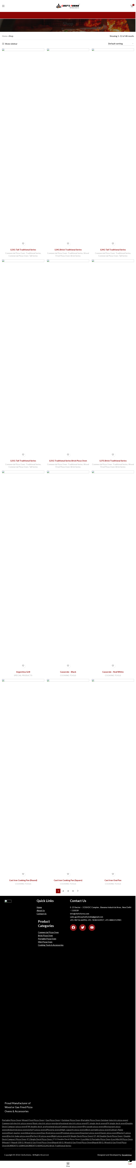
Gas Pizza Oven (53, 1120)
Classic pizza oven (108, 1133)
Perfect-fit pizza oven (41, 1136)
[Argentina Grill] (23, 570)
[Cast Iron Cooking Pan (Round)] (23, 778)
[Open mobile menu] (3, 6)
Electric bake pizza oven (18, 1136)
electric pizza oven (118, 1120)
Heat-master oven (16, 1133)
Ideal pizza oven (33, 1133)
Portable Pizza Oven (47, 938)
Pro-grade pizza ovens (93, 1126)
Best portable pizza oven (97, 1130)
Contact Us (41, 913)
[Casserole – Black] (68, 570)
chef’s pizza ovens (37, 1130)
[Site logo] (68, 6)
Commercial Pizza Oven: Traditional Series (23, 253)
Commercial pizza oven (71, 1126)
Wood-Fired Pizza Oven (33, 1120)
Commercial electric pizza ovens (17, 1123)
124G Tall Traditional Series (113, 249)
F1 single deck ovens (96, 1123)
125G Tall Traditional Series (23, 460)
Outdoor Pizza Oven (70, 1120)
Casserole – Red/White (113, 672)
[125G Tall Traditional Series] (23, 358)
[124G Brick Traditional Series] (68, 147)
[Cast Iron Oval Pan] (113, 778)
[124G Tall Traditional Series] (113, 147)
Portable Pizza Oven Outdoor (95, 1120)
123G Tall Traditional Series (23, 249)
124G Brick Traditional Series (68, 249)
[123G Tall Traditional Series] (23, 147)
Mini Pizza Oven (45, 942)
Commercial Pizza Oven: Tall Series (23, 256)
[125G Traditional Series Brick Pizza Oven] (68, 358)
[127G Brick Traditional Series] (113, 358)
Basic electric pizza (42, 1123)
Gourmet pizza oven (89, 1133)
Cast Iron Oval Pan (113, 880)
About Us (41, 910)
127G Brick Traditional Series (113, 460)
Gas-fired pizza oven (51, 1133)
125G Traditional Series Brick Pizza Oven (68, 460)
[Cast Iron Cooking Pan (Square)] (68, 778)
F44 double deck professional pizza (43, 1126)
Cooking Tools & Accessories (50, 945)
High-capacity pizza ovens (73, 1130)
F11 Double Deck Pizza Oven (66, 1139)
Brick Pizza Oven (45, 935)
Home (4, 36)
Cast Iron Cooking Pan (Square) (68, 880)
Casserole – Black (68, 672)
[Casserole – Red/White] (113, 570)
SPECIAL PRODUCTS (23, 675)
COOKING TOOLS (68, 675)
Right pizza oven (59, 1136)
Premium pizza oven (70, 1133)
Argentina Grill (23, 672)
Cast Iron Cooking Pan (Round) (23, 880)
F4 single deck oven (116, 1123)
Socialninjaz (127, 1155)
